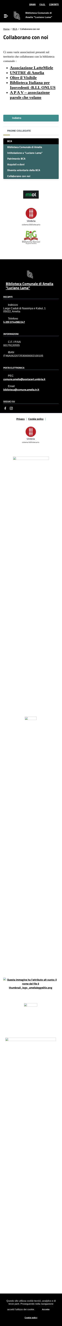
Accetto (45, 1309)
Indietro (16, 118)
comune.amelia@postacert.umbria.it (24, 379)
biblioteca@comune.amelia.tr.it (21, 389)
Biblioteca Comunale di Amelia (24, 147)
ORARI (32, 4)
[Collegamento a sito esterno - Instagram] (11, 408)
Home (6, 29)
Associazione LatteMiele (31, 67)
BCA (15, 29)
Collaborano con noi (18, 176)
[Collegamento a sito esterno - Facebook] (5, 408)
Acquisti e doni (15, 164)
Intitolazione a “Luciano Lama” (24, 153)
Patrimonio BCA (16, 159)
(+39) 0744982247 (14, 322)
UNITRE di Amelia (27, 72)
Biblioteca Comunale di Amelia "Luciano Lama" (29, 286)
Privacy (20, 419)
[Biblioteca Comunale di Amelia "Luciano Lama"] (17, 15)
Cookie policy (31, 1318)
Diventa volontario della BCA (23, 170)
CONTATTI (54, 4)
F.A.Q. (42, 4)
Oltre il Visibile (23, 77)
